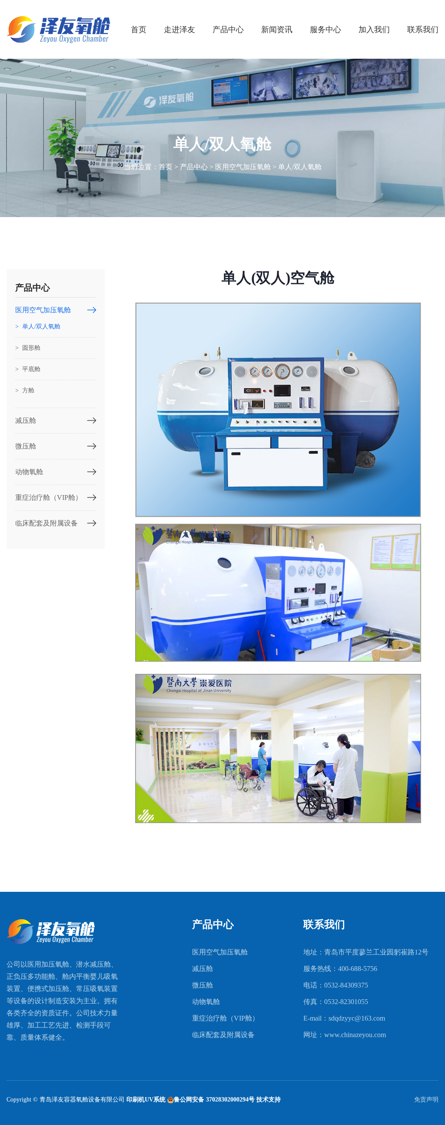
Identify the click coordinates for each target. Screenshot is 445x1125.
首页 (138, 29)
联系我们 (422, 29)
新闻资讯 (276, 29)
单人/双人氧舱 (300, 167)
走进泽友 (179, 29)
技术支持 (268, 1099)
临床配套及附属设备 (46, 523)
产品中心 (228, 29)
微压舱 (25, 446)
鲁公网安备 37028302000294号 (214, 1099)
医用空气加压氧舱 (243, 167)
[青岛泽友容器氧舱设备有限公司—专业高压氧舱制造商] (59, 29)
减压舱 (25, 420)
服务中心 (325, 29)
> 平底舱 (27, 369)
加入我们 (374, 29)
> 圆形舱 (27, 348)
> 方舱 (24, 390)
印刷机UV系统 (146, 1099)
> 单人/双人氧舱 (37, 326)
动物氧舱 (29, 471)
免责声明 (426, 1099)
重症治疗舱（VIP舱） (48, 497)
